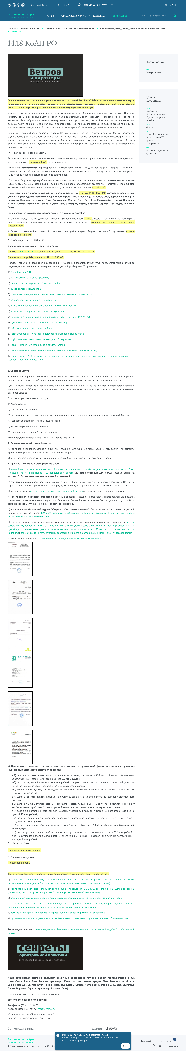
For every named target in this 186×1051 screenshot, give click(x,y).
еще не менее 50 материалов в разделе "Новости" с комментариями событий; (54, 350)
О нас (50, 15)
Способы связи (107, 4)
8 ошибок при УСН (21, 272)
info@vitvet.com (43, 5)
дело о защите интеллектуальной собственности (47, 532)
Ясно (125, 1046)
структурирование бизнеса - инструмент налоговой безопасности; (48, 333)
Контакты (99, 15)
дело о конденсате (114, 529)
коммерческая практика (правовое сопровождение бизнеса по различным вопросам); (58, 912)
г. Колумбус (66, 5)
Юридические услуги (73, 15)
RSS (159, 1046)
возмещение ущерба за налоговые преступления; (38, 311)
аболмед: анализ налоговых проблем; (32, 328)
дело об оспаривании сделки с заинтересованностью (103, 532)
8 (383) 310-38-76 (90, 5)
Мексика (151, 127)
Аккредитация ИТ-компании (157, 152)
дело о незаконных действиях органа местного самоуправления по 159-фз (59, 529)
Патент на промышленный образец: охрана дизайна (155, 115)
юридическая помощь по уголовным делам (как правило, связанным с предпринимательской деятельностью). (70, 918)
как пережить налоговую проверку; (30, 277)
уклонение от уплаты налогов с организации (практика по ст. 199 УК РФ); (51, 316)
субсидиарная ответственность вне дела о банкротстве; (41, 339)
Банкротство (153, 72)
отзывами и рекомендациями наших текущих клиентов (71, 538)
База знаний (120, 15)
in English (174, 5)
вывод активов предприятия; (26, 288)
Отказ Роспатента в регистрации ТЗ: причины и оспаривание (157, 139)
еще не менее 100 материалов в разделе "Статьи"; (39, 344)
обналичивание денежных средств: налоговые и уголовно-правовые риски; (52, 294)
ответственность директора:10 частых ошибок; (36, 283)
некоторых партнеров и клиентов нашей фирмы (56, 491)
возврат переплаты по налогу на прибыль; (33, 299)
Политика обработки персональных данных (159, 1041)
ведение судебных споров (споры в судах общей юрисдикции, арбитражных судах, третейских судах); (66, 897)
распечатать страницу (23, 1029)
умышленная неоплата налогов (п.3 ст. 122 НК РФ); (40, 322)
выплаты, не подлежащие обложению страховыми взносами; (44, 305)
